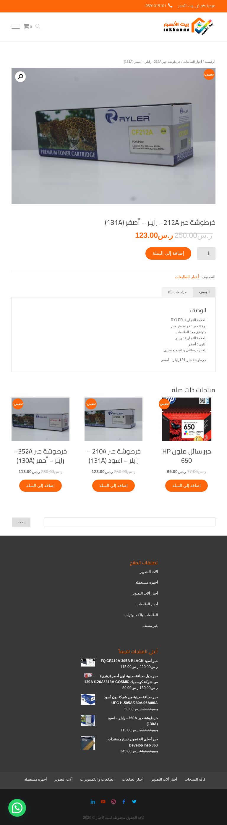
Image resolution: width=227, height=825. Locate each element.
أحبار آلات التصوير (145, 593)
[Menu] (16, 28)
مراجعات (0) (177, 292)
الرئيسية (210, 61)
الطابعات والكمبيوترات (141, 615)
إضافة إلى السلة (168, 253)
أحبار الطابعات (192, 61)
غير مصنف (150, 626)
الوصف (204, 292)
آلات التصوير (149, 572)
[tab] (204, 292)
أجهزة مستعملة (146, 582)
